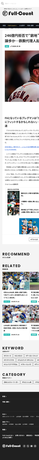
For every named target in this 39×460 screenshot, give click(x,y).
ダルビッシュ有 (26, 382)
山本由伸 (18, 416)
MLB (7, 46)
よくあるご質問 (6, 437)
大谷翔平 (22, 25)
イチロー (32, 416)
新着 (4, 25)
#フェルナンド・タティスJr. (26, 360)
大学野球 (11, 424)
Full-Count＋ (12, 25)
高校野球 (4, 424)
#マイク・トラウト (9, 360)
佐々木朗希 (25, 416)
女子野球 (24, 424)
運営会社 (29, 435)
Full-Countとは (7, 435)
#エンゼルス (18, 356)
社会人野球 (18, 424)
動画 (3, 430)
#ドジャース (7, 356)
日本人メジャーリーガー (11, 382)
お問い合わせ (19, 435)
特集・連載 (30, 25)
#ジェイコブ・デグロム (10, 364)
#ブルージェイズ (26, 364)
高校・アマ (5, 422)
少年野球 (31, 424)
